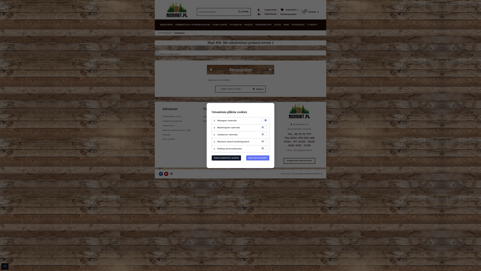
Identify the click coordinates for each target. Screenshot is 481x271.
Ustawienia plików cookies (229, 112)
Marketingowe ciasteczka (228, 127)
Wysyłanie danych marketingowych (233, 142)
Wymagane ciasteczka (227, 120)
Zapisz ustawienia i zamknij (226, 158)
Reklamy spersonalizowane (229, 149)
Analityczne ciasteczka (227, 135)
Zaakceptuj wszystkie (257, 158)
